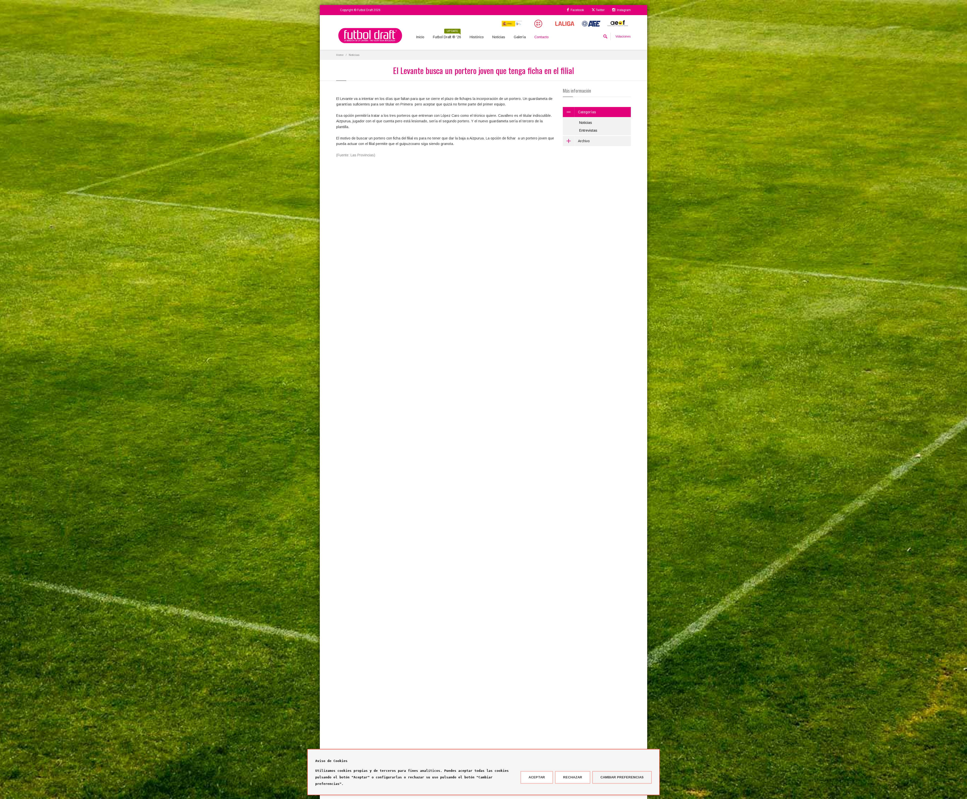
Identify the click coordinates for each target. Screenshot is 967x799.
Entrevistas (588, 130)
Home (339, 54)
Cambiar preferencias (622, 777)
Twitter (600, 10)
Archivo (584, 141)
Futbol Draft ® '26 (447, 35)
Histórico (477, 37)
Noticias (498, 37)
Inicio (420, 37)
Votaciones (623, 36)
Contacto (541, 37)
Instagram (623, 10)
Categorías (587, 112)
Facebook (577, 10)
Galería (520, 37)
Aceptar (537, 777)
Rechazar (572, 777)
